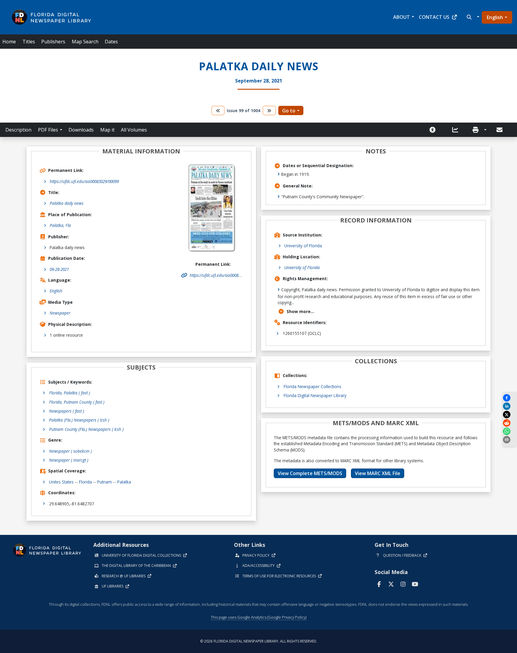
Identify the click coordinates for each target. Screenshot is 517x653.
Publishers (53, 41)
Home (9, 41)
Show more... (300, 311)
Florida (85, 482)
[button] (472, 17)
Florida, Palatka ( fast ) (69, 393)
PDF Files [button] (48, 129)
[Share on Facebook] (509, 398)
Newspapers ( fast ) (66, 411)
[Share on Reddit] (509, 423)
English (495, 17)
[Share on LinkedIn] (509, 406)
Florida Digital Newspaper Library (315, 395)
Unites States (61, 482)
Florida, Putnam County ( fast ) (76, 402)
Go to (288, 110)
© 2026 (258, 641)
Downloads (81, 129)
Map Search (85, 41)
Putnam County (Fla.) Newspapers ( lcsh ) (86, 429)
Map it (107, 129)
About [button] (401, 17)
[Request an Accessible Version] (434, 130)
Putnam (104, 482)
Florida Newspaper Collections (312, 386)
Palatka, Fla (60, 225)
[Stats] (457, 130)
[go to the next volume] (269, 110)
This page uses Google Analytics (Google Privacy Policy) (258, 617)
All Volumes (134, 129)
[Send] (500, 129)
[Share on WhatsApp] (509, 431)
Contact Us (434, 17)
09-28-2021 (59, 269)
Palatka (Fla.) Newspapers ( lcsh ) (79, 420)
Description (18, 129)
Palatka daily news (66, 203)
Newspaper (60, 313)
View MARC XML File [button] (377, 473)
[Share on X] (509, 414)
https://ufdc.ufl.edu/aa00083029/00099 (84, 181)
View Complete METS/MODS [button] (310, 473)
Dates (111, 41)
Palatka (124, 482)
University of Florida (303, 245)
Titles (28, 41)
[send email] (509, 439)
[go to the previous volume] (218, 110)
